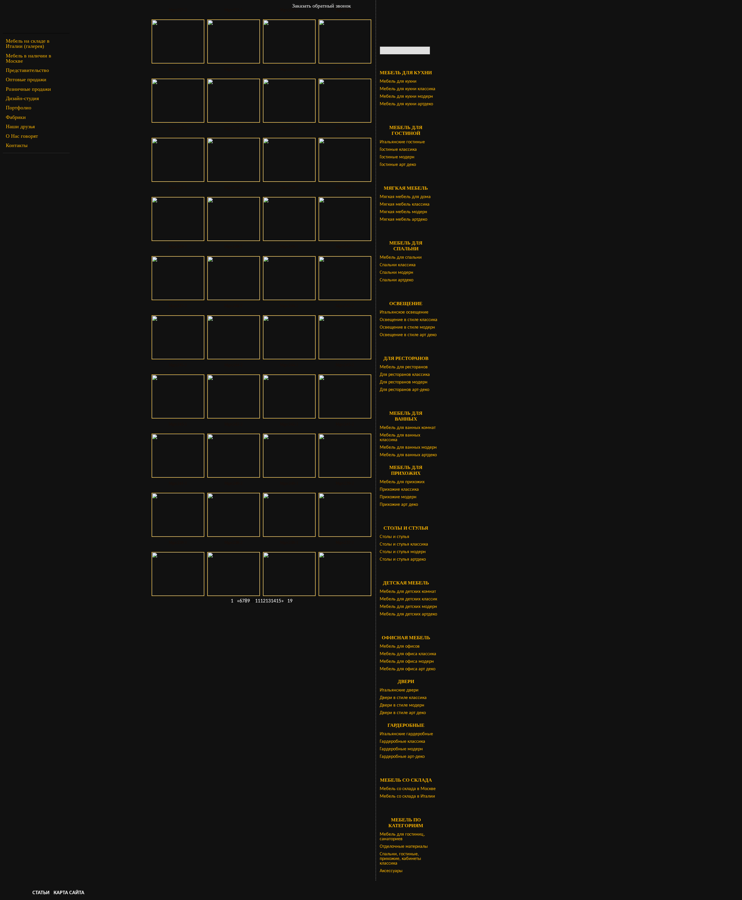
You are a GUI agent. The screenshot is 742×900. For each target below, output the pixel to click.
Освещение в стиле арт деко (408, 335)
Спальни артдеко (396, 280)
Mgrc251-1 (178, 187)
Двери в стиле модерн (402, 705)
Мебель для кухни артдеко (406, 104)
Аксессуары (391, 871)
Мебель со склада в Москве (408, 789)
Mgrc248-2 (233, 247)
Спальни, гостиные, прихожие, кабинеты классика (400, 859)
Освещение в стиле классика (408, 320)
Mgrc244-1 (289, 365)
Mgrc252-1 (345, 128)
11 (257, 601)
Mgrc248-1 (289, 247)
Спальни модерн (396, 272)
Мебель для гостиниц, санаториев (402, 836)
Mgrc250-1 (289, 187)
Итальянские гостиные (402, 142)
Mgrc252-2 (289, 128)
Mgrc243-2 (345, 365)
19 (289, 601)
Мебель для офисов (400, 646)
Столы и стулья (394, 537)
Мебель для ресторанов (404, 367)
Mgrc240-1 (289, 483)
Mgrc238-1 (289, 542)
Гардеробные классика (402, 741)
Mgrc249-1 (178, 247)
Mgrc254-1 (345, 69)
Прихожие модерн (398, 497)
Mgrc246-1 (289, 306)
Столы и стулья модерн (403, 552)
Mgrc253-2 (178, 128)
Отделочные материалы (404, 846)
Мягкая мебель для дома (405, 197)
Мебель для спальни (401, 257)
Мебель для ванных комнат (408, 427)
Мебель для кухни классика (407, 89)
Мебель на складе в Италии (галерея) (28, 43)
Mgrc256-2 (289, 10)
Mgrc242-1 (289, 424)
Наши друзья (20, 126)
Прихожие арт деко (399, 504)
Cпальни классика (398, 265)
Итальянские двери (399, 690)
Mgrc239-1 (178, 542)
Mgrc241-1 (178, 483)
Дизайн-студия (22, 98)
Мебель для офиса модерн (407, 661)
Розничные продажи (28, 89)
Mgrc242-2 (233, 424)
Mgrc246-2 (233, 306)
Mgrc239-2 (345, 483)
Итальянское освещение (404, 312)
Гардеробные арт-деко (402, 756)
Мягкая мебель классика (405, 204)
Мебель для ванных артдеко (408, 455)
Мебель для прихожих (402, 482)
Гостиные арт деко (398, 164)
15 (278, 601)
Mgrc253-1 (233, 128)
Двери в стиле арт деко (403, 713)
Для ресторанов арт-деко (404, 389)
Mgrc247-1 (178, 306)
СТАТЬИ (41, 893)
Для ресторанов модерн (404, 382)
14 (273, 601)
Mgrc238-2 (233, 542)
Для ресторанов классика (405, 374)
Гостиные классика (398, 149)
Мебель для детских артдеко (408, 614)
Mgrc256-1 (345, 10)
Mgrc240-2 (233, 483)
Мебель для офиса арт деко (407, 669)
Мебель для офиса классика (408, 654)
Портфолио (18, 108)
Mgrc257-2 (178, 10)
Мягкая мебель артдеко (403, 219)
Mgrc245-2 (345, 306)
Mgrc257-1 (233, 10)
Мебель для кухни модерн (406, 96)
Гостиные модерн (397, 157)
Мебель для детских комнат (408, 591)
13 (268, 601)
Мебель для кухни (398, 81)
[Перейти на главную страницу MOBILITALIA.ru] (36, 16)
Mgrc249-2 (345, 187)
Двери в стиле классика (403, 698)
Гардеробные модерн (401, 749)
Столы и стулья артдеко (403, 559)
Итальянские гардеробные (406, 734)
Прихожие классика (399, 489)
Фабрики (16, 117)
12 (262, 601)
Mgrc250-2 (233, 187)
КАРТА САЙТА (69, 893)
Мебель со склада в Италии (407, 796)
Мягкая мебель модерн (403, 212)
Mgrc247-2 (345, 247)
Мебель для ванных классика (400, 437)
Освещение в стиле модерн (407, 327)
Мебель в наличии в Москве (28, 58)
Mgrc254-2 (289, 69)
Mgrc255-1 (233, 69)
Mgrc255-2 (178, 69)
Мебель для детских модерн (408, 606)
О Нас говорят (22, 136)
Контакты (17, 145)
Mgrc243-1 (178, 424)
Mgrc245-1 (178, 365)
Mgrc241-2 (345, 424)
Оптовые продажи (26, 79)
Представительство (27, 70)
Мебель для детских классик (408, 599)
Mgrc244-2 (233, 365)
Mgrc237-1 (345, 542)
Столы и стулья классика (404, 544)
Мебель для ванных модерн (408, 447)
